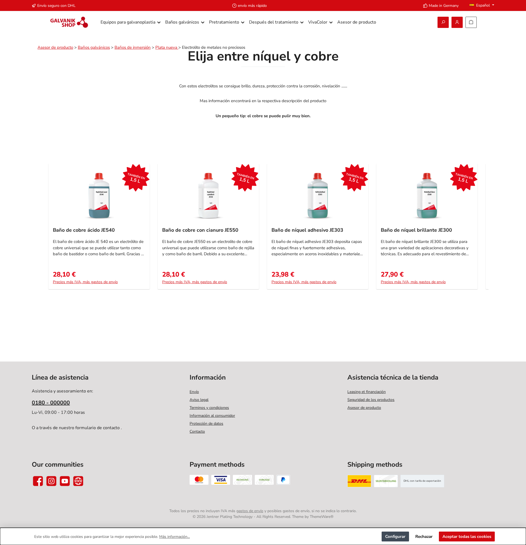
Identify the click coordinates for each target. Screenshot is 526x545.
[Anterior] (44, 229)
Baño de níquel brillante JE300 (416, 230)
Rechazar (424, 536)
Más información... (174, 536)
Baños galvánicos (94, 47)
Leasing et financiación (366, 391)
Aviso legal (199, 399)
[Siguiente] (482, 229)
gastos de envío (249, 511)
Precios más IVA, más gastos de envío (85, 282)
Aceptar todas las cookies (466, 536)
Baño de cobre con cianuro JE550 (200, 230)
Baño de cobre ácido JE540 (84, 230)
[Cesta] (471, 22)
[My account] (457, 22)
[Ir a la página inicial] (69, 22)
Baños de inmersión (133, 47)
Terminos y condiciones (209, 407)
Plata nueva (166, 47)
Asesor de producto (55, 47)
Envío (194, 391)
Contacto (197, 431)
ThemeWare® (321, 516)
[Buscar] (443, 22)
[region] (263, 229)
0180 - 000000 (51, 402)
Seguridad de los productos (371, 399)
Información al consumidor (212, 415)
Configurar (395, 536)
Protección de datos (206, 423)
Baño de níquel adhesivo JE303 (307, 230)
